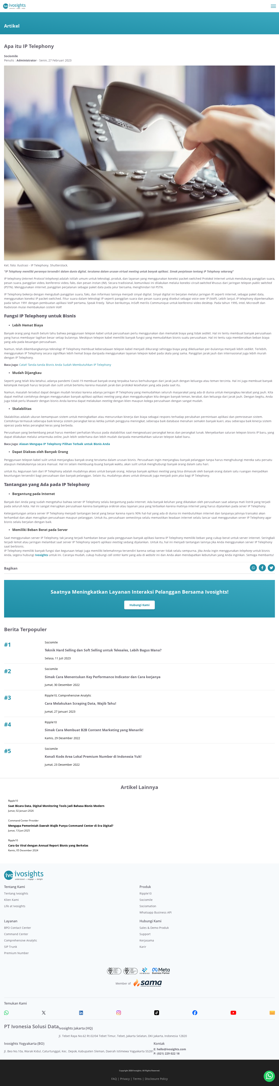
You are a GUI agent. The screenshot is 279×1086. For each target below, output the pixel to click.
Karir (143, 947)
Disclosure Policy (156, 1079)
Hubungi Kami (139, 605)
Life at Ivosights (14, 906)
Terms (137, 1079)
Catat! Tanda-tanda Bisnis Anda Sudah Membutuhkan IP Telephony (65, 365)
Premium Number (16, 953)
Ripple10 (146, 893)
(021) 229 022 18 (168, 1053)
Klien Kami (11, 900)
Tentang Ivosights (16, 893)
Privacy (125, 1079)
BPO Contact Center (17, 928)
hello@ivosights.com (171, 1049)
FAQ (114, 1079)
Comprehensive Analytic (20, 940)
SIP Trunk (10, 947)
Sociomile (146, 900)
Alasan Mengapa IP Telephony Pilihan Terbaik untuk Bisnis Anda (64, 444)
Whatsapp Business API (156, 912)
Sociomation (148, 906)
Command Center (16, 934)
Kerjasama (147, 940)
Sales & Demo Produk (154, 928)
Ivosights (41, 555)
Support (145, 934)
